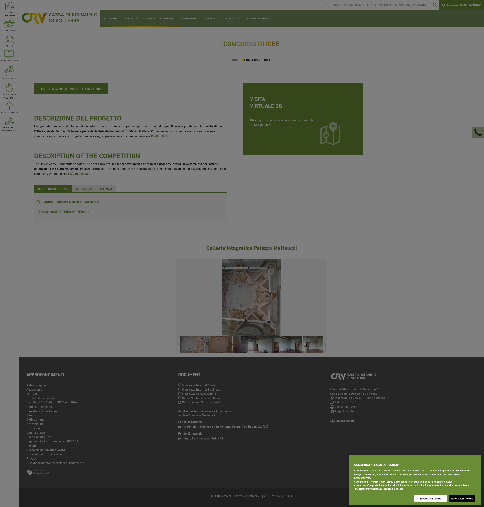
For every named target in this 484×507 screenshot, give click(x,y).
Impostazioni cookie (430, 498)
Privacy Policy (377, 481)
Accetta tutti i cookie (462, 498)
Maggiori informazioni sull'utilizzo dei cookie (379, 489)
